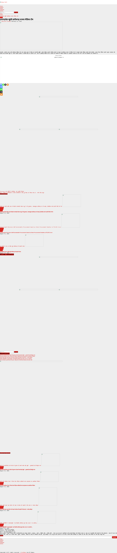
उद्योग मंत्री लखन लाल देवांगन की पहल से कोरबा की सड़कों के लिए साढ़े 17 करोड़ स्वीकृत (16, 357)
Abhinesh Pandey (6, 21)
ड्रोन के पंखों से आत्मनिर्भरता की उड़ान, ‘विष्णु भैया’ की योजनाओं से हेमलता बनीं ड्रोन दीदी (16, 360)
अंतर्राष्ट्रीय (2, 9)
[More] (7, 85)
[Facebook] (1, 85)
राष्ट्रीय (1, 8)
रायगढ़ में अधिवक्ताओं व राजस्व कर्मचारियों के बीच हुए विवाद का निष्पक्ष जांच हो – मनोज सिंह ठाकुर (22, 192)
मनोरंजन (1, 11)
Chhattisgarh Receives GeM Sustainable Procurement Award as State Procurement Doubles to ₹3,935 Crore (30, 227)
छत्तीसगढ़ (1, 7)
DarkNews (23, 552)
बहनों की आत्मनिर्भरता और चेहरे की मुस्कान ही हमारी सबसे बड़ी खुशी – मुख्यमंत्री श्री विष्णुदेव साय (17, 355)
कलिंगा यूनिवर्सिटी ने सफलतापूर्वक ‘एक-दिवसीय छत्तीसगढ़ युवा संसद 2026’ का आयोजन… (16, 358)
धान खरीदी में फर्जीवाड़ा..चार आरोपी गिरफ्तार (12, 191)
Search (1, 535)
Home (1, 6)
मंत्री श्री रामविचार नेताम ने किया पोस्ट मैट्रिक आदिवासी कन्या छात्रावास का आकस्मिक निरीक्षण (17, 356)
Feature (2, 207)
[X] (5, 85)
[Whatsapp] (3, 85)
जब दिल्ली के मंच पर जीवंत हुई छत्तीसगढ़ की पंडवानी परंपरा (12, 246)
